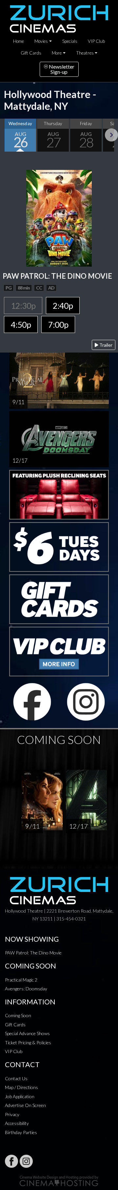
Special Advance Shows (27, 1033)
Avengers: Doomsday (26, 988)
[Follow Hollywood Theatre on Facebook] (11, 1161)
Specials (69, 41)
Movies (41, 41)
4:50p (21, 324)
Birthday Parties (21, 1132)
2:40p (63, 305)
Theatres (85, 53)
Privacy (12, 1114)
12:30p (23, 305)
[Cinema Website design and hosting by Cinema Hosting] (59, 1180)
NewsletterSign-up (61, 69)
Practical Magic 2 (21, 980)
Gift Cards (31, 53)
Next (111, 134)
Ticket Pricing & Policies (28, 1042)
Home (18, 41)
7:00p (58, 324)
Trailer (105, 345)
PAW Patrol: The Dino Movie (33, 952)
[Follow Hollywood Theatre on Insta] (26, 1161)
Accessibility (17, 1123)
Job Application (19, 1096)
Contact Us (16, 1078)
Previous (6, 134)
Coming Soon (18, 1015)
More (57, 53)
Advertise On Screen (25, 1105)
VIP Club (96, 41)
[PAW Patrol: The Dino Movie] (59, 217)
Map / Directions (21, 1087)
